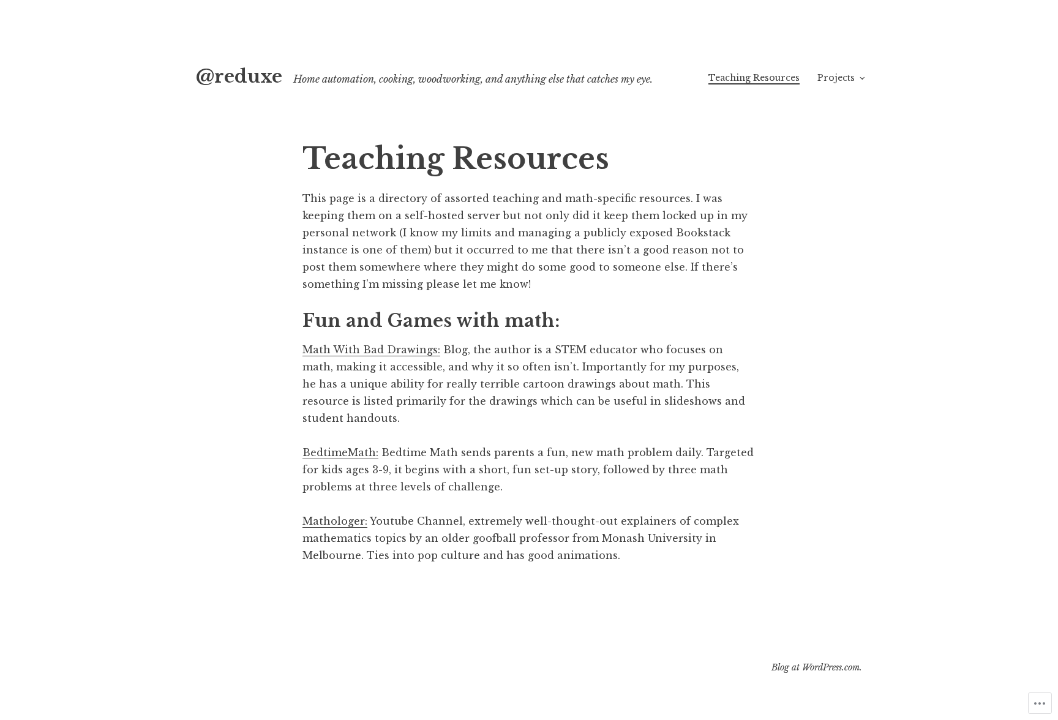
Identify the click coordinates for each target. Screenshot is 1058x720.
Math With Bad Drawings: (371, 349)
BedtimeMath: (340, 452)
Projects (836, 77)
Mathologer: (334, 521)
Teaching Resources (754, 77)
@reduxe (239, 77)
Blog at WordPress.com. (816, 667)
